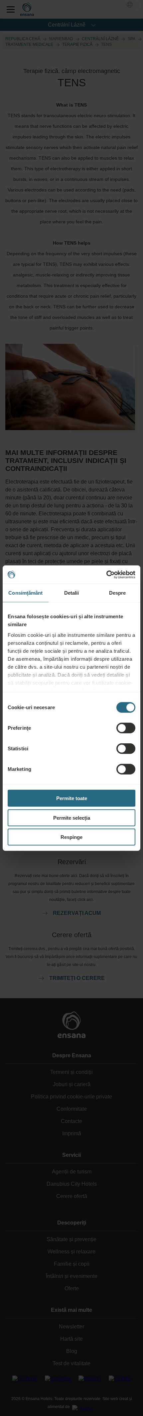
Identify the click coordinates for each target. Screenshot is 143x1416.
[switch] (125, 728)
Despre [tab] (117, 593)
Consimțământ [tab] (25, 593)
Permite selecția (71, 817)
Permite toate (71, 798)
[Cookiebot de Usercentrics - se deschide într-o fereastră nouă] (106, 574)
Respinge (71, 837)
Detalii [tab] (71, 593)
